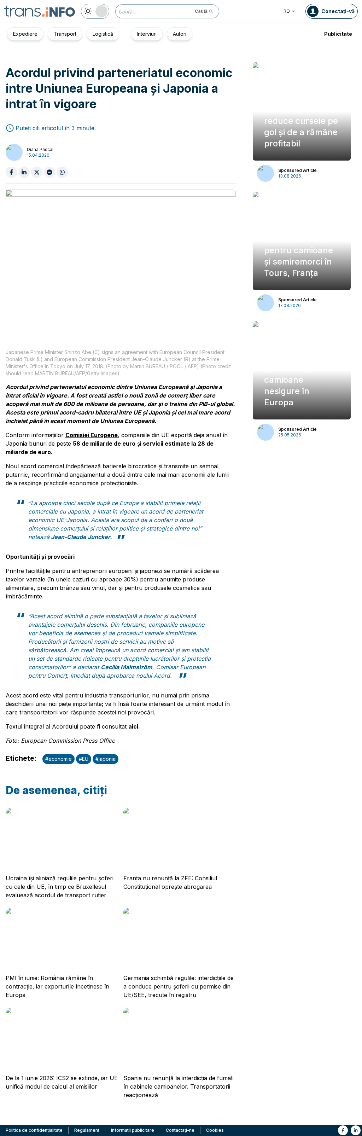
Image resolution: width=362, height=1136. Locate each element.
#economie (58, 759)
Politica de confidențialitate (34, 1130)
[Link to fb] (343, 1130)
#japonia (105, 759)
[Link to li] (356, 1130)
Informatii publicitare (132, 1130)
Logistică (103, 34)
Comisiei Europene (91, 435)
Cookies (215, 1130)
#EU (83, 759)
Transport (65, 34)
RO (287, 11)
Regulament (86, 1130)
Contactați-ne (180, 1130)
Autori (179, 34)
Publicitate (338, 34)
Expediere (25, 34)
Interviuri (147, 34)
